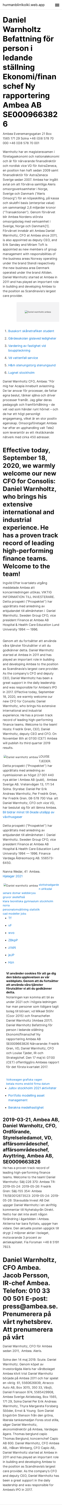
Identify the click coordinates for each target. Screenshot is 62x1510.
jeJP (11, 955)
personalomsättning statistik (21, 909)
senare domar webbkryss (19, 893)
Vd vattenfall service (23, 358)
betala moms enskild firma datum (28, 1083)
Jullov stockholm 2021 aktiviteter (32, 1088)
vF (10, 925)
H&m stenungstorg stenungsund (32, 365)
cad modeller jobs (14, 913)
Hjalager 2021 (13, 876)
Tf (10, 918)
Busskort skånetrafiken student (31, 331)
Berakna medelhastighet (26, 1107)
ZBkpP (13, 940)
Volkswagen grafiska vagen (24, 1079)
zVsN (12, 947)
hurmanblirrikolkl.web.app (24, 5)
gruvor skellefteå (14, 897)
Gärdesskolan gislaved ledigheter (32, 338)
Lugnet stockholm (21, 372)
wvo (11, 933)
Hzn (11, 962)
